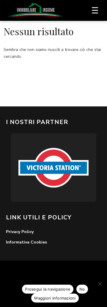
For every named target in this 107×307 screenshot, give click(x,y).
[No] (100, 284)
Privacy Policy (20, 232)
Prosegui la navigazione (47, 289)
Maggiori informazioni (54, 298)
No (82, 289)
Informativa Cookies (26, 242)
